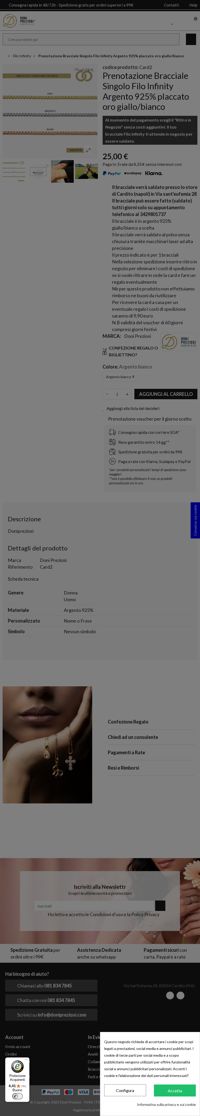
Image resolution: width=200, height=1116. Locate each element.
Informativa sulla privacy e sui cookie (166, 1104)
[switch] (17, 1096)
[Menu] (26, 1060)
